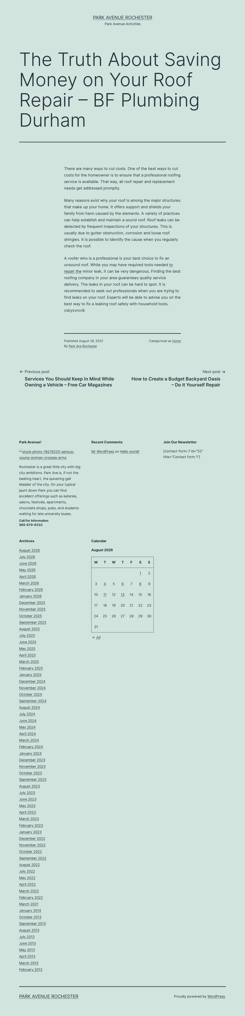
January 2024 (30, 753)
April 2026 (27, 577)
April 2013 (27, 956)
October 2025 (30, 616)
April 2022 (27, 884)
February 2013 (30, 970)
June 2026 (27, 563)
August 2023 (29, 786)
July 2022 (27, 871)
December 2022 (32, 838)
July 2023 (27, 793)
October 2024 (30, 694)
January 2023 (30, 832)
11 (104, 595)
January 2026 (30, 596)
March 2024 (29, 740)
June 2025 (27, 642)
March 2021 (28, 904)
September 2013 (32, 924)
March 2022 (29, 891)
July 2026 (27, 557)
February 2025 (31, 668)
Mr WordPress (102, 451)
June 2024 (28, 721)
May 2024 (27, 727)
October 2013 (30, 917)
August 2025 (29, 629)
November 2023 (32, 766)
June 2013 (27, 943)
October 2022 (30, 852)
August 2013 (29, 930)
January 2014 (30, 911)
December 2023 (32, 760)
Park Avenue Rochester (122, 17)
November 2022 (32, 845)
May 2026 (27, 570)
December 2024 (32, 681)
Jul (98, 637)
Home (176, 341)
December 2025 (32, 603)
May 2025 (27, 649)
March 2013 (28, 963)
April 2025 (27, 655)
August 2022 (29, 865)
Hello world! (129, 451)
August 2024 (29, 707)
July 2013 (26, 937)
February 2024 (31, 747)
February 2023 (31, 825)
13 (122, 595)
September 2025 (32, 622)
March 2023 (29, 819)
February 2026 (31, 590)
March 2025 (29, 662)
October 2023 (30, 773)
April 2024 (27, 734)
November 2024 (32, 688)
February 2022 (31, 897)
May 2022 (27, 878)
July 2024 (27, 714)
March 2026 (29, 583)
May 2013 (27, 950)
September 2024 (33, 701)
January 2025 (30, 675)
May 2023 (27, 806)
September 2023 (32, 779)
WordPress (216, 996)
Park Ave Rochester (83, 346)
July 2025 (27, 635)
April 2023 (27, 812)
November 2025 (32, 609)
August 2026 (29, 550)
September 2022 (32, 858)
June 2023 (27, 799)
